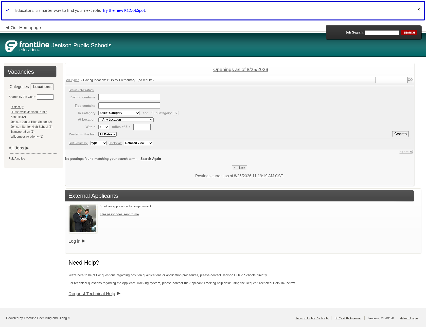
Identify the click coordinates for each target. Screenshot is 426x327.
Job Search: (354, 32)
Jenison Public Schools (312, 318)
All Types (72, 80)
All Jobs (16, 147)
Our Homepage (26, 27)
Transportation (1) (23, 131)
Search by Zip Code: (22, 97)
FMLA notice (17, 158)
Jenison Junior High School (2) (31, 122)
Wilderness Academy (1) (27, 136)
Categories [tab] (19, 87)
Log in (75, 241)
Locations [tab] (42, 87)
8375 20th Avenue (348, 318)
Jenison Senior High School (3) (32, 126)
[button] (419, 11)
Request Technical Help (92, 293)
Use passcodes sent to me (119, 214)
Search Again (151, 159)
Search (400, 134)
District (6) (17, 107)
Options (404, 151)
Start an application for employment (125, 206)
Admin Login (409, 318)
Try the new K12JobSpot (123, 10)
